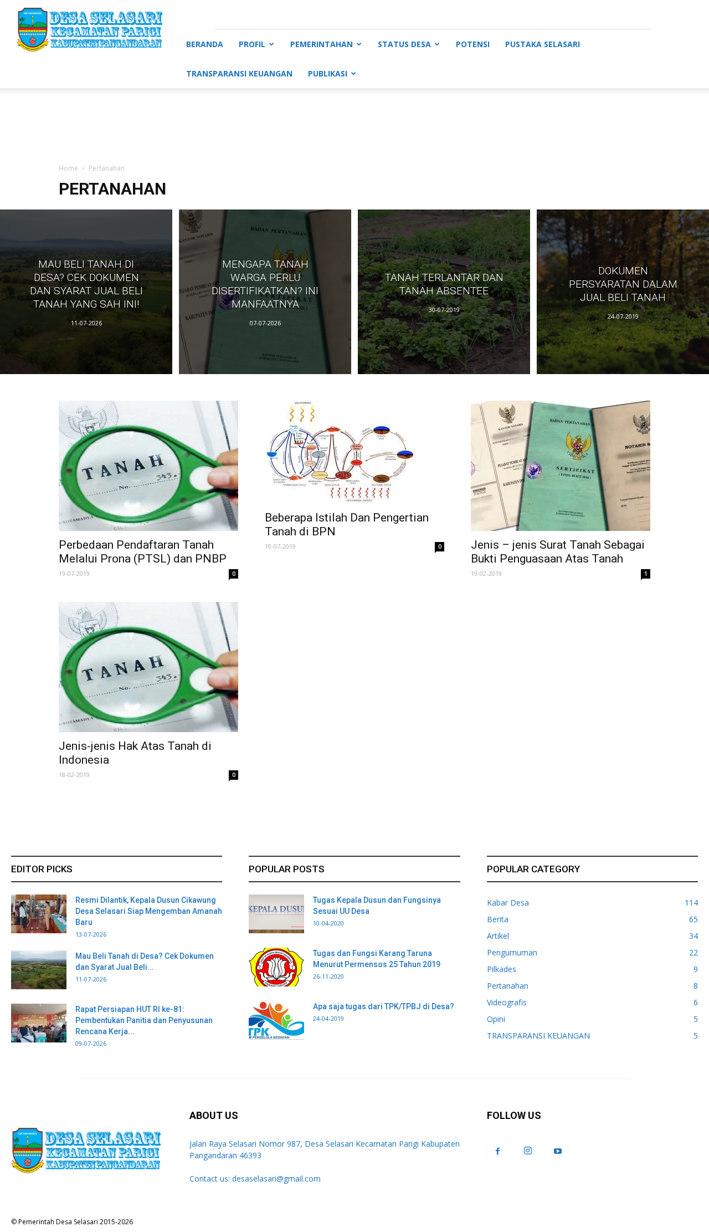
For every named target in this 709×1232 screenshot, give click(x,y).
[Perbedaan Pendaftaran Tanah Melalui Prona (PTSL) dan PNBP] (148, 466)
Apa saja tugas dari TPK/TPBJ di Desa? (383, 1006)
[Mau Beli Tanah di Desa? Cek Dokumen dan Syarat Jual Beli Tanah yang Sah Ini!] (86, 291)
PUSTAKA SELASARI (542, 44)
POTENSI (473, 44)
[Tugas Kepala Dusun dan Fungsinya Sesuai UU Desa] (276, 913)
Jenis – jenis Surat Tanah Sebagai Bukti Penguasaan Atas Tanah (558, 551)
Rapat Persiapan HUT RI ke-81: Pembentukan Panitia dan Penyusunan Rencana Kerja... (144, 1020)
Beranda (204, 44)
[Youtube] (558, 1152)
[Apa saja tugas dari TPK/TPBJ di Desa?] (276, 1020)
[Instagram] (528, 1152)
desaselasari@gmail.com (276, 1178)
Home (68, 168)
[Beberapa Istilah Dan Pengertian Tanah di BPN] (354, 452)
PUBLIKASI (327, 73)
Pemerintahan (321, 44)
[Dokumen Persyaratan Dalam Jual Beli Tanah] (623, 291)
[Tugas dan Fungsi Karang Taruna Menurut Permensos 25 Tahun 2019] (276, 967)
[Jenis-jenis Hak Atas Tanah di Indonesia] (148, 667)
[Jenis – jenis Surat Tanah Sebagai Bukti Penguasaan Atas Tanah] (560, 466)
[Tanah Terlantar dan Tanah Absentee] (444, 291)
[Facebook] (498, 1152)
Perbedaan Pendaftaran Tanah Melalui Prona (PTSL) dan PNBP (143, 551)
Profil (252, 44)
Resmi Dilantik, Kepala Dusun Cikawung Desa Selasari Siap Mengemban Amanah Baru (148, 911)
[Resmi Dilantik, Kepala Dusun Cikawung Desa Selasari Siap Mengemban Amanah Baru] (38, 913)
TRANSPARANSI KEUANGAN (239, 73)
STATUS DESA (404, 44)
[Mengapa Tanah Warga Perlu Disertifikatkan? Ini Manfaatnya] (265, 291)
